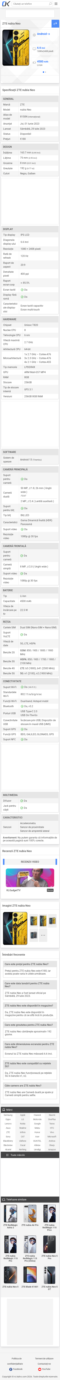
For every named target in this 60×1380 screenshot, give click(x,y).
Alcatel (8, 1149)
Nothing (22, 1149)
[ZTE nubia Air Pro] (30, 1214)
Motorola (37, 1119)
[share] (55, 24)
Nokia (22, 1123)
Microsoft (52, 1136)
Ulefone (22, 1141)
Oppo (8, 1119)
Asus (8, 1128)
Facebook (17, 1369)
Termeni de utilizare (44, 1358)
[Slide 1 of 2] (43, 72)
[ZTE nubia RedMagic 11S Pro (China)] (30, 1245)
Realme (22, 1128)
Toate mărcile (18, 1155)
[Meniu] (56, 3)
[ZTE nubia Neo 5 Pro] (49, 1245)
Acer (37, 1136)
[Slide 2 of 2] (45, 72)
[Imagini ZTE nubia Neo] (15, 47)
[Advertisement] (30, 14)
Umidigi (37, 1149)
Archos (52, 1141)
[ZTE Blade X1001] (30, 1274)
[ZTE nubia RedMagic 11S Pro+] (49, 1214)
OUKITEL (37, 1141)
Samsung (8, 1115)
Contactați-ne (44, 1364)
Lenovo (8, 1123)
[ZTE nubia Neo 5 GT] (49, 1275)
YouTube (46, 1369)
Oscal (22, 1145)
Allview (37, 1145)
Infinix (23, 1132)
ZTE (8, 1132)
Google (37, 1123)
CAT (23, 1136)
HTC (52, 1128)
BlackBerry (8, 1141)
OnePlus (52, 1119)
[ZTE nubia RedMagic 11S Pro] (10, 1245)
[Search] (50, 3)
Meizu (37, 1128)
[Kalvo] (6, 3)
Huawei (37, 1115)
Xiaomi (52, 1115)
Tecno (52, 1123)
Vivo (52, 1132)
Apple (22, 1115)
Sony (8, 1136)
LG (22, 1119)
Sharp (52, 1145)
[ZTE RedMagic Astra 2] (10, 1214)
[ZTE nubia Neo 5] (10, 1275)
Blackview (8, 1145)
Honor (37, 1132)
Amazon (52, 1149)
